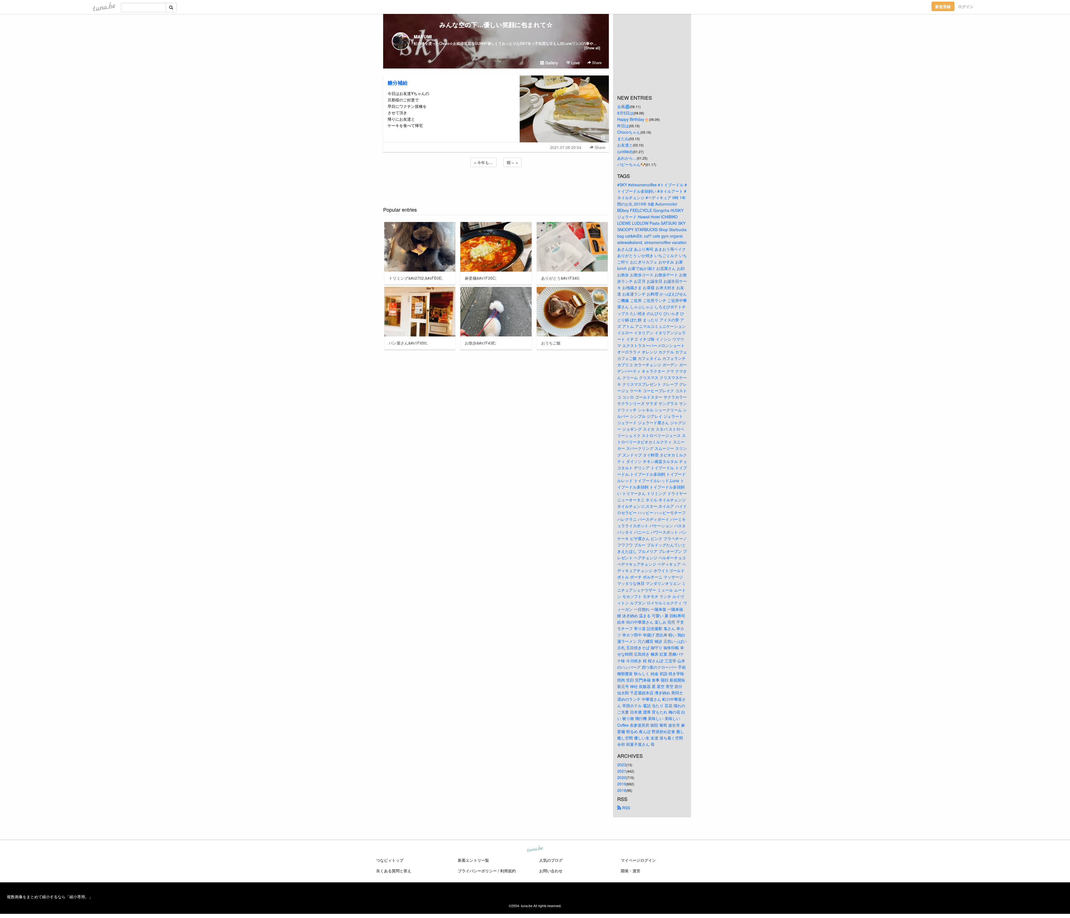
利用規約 (508, 870)
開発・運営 (630, 870)
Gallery (551, 62)
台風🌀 (623, 106)
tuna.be (534, 849)
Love (575, 62)
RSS (625, 807)
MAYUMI (423, 36)
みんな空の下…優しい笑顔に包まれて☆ (496, 24)
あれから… (627, 158)
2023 (621, 764)
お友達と (625, 145)
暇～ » (512, 162)
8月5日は (625, 113)
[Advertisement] (496, 183)
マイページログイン (638, 860)
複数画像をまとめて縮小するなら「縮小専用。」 (50, 896)
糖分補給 (398, 82)
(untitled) (625, 151)
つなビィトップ (389, 860)
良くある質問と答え (393, 870)
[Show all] (592, 47)
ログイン (966, 6)
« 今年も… (483, 162)
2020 (621, 777)
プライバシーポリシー (477, 870)
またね (623, 138)
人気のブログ (551, 860)
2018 (621, 790)
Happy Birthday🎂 (633, 119)
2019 (621, 784)
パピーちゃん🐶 (631, 164)
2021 (621, 771)
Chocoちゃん (628, 132)
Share (596, 62)
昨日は (623, 125)
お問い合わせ (551, 870)
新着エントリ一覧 (473, 860)
